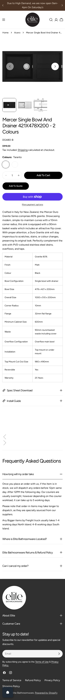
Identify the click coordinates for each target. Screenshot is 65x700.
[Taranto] (5, 164)
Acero (17, 32)
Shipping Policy (11, 686)
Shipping (23, 149)
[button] (32, 437)
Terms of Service (11, 680)
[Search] (51, 20)
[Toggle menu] (3, 20)
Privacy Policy (52, 680)
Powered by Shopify (46, 692)
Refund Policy (33, 680)
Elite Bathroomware (23, 692)
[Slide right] (55, 66)
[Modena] (15, 164)
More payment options (32, 204)
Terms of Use (42, 661)
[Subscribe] (59, 653)
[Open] (7, 692)
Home (5, 32)
